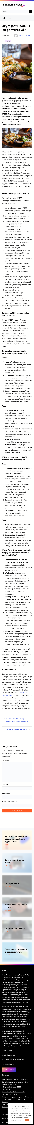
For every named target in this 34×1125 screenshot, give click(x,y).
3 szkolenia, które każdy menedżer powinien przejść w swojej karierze (17, 720)
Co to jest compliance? (15, 928)
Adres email (7, 793)
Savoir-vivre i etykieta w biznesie (13, 1092)
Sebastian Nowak (24, 36)
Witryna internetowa (9, 802)
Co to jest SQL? (12, 884)
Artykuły (8, 41)
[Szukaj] (30, 11)
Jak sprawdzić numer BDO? (11, 1087)
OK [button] (27, 1120)
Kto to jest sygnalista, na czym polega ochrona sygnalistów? (16, 839)
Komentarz (6, 760)
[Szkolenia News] (4, 18)
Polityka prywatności (7, 1118)
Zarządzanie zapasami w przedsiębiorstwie (17, 1097)
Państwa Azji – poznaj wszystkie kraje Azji (16, 1079)
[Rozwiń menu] (10, 18)
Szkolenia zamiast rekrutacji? (17, 729)
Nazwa (5, 785)
